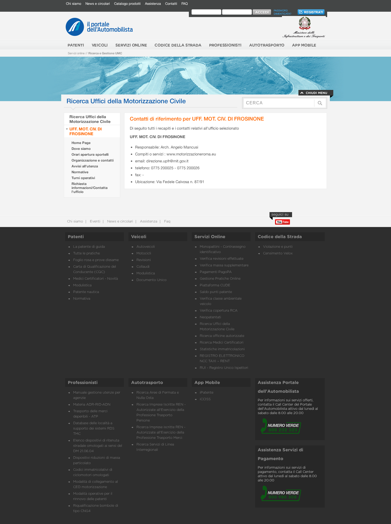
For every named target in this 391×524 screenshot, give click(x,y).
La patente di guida (89, 247)
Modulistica (82, 285)
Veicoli (138, 237)
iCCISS (205, 399)
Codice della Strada (280, 237)
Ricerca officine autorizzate (222, 336)
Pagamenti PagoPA (216, 272)
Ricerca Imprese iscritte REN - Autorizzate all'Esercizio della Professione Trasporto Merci (160, 433)
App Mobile (207, 383)
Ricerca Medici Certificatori (221, 342)
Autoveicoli (145, 247)
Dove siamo (81, 149)
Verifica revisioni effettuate (221, 259)
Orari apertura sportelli (90, 154)
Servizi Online (209, 237)
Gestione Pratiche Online (220, 278)
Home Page (81, 143)
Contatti (171, 4)
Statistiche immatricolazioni (222, 349)
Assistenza (153, 4)
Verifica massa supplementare (224, 265)
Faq (166, 221)
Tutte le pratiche (86, 253)
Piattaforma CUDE (215, 285)
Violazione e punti (278, 247)
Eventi (94, 221)
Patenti (76, 237)
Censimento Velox (278, 253)
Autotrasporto (147, 383)
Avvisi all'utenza (85, 166)
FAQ (184, 4)
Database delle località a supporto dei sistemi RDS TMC (93, 429)
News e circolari (97, 4)
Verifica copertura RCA (219, 310)
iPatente (206, 392)
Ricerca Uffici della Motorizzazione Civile (90, 119)
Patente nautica (86, 292)
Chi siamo (73, 4)
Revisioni (143, 260)
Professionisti (83, 383)
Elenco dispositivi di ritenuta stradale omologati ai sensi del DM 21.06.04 (97, 446)
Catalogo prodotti (127, 4)
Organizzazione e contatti (93, 160)
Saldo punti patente (216, 292)
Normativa (81, 298)
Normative (80, 172)
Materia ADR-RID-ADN (91, 404)
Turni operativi (83, 178)
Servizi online (76, 53)
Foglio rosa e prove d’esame (96, 260)
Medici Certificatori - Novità (95, 278)
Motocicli (143, 253)
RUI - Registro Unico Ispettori (224, 368)
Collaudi (142, 267)
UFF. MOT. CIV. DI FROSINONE (85, 131)
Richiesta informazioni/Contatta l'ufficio (89, 188)
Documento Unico (151, 280)
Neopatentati (210, 317)
